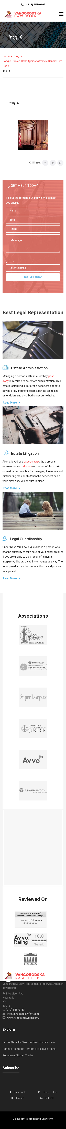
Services (27, 1042)
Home (6, 56)
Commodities (33, 1048)
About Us (15, 1042)
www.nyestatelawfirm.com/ (23, 1017)
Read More (10, 402)
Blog (16, 56)
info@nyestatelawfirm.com (23, 1013)
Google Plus (50, 1092)
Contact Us (9, 1048)
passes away (31, 461)
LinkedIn (49, 1098)
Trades (29, 1055)
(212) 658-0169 (15, 1009)
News (52, 1042)
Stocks (20, 1055)
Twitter (20, 1098)
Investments (48, 1048)
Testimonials (40, 1042)
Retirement (9, 1055)
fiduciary (26, 466)
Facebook (20, 1092)
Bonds (20, 1048)
